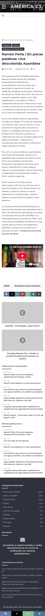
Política (16, 45)
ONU (7, 286)
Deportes (6, 515)
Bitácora (6, 526)
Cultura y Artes (9, 499)
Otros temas (8, 507)
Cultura (6, 503)
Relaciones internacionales (13, 49)
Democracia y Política (17, 40)
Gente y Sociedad (10, 496)
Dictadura (29, 40)
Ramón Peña (8, 69)
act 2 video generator (10, 595)
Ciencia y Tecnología (11, 511)
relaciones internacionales (28, 286)
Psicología (7, 522)
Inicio (5, 40)
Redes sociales (9, 518)
